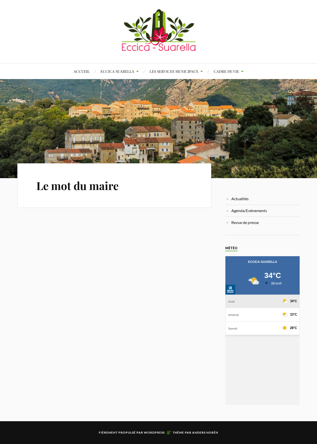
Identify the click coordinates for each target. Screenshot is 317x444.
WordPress (154, 432)
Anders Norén (205, 432)
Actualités (240, 198)
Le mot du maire (77, 185)
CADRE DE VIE (226, 71)
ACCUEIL (82, 71)
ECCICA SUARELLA (117, 71)
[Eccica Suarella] (158, 48)
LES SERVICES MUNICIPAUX (174, 71)
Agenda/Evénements (249, 210)
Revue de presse (245, 222)
